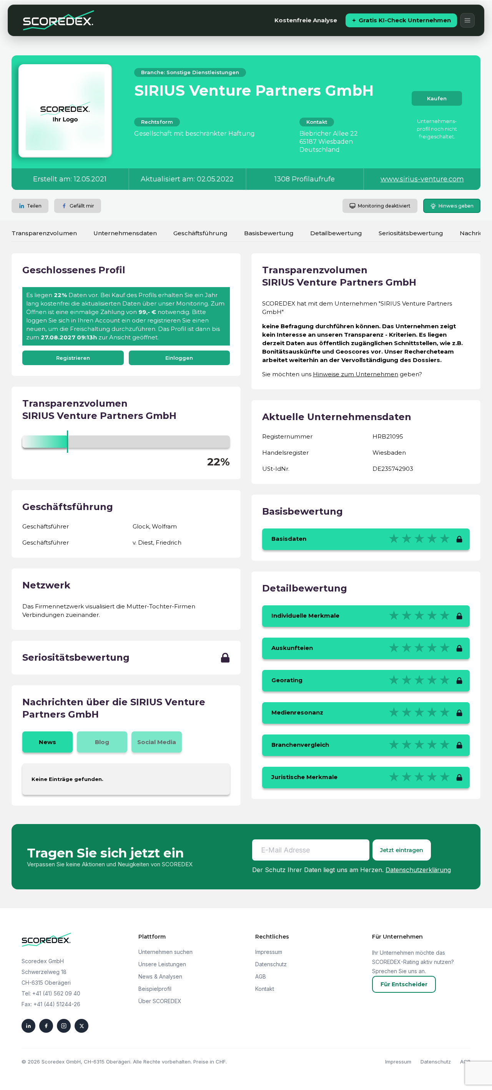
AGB (260, 976)
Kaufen (437, 98)
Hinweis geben (456, 206)
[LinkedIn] (28, 1026)
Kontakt (264, 988)
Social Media (156, 742)
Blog (102, 742)
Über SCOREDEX (159, 1001)
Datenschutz (271, 964)
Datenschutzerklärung (418, 870)
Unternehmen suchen (165, 952)
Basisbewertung (269, 233)
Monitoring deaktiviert (384, 206)
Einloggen (179, 358)
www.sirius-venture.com (422, 179)
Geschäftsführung (200, 233)
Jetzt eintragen (401, 850)
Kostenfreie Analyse (305, 20)
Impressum (268, 952)
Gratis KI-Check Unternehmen (405, 20)
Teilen (34, 206)
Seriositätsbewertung (411, 233)
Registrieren (73, 358)
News (47, 742)
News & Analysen (160, 976)
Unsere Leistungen (162, 964)
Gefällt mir (82, 206)
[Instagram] (64, 1026)
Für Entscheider (404, 984)
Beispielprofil (154, 988)
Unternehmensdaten (125, 233)
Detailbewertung (336, 233)
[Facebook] (46, 1026)
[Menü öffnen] (467, 20)
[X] (81, 1026)
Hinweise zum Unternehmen (355, 374)
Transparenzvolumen (44, 233)
